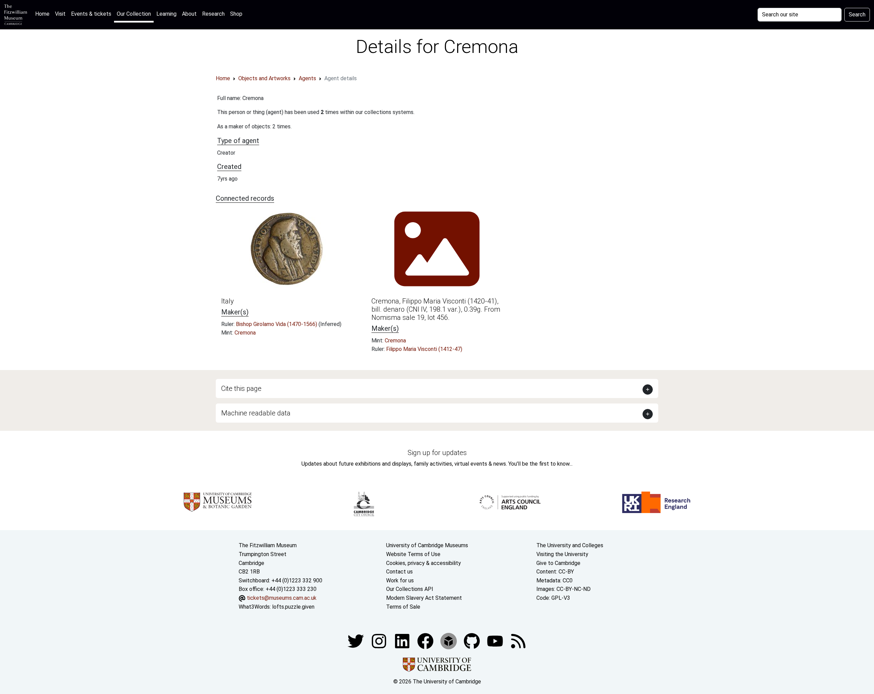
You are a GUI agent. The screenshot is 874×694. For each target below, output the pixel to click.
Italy (227, 301)
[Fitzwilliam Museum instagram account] (379, 640)
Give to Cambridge (558, 563)
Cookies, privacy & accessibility (423, 563)
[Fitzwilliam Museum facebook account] (402, 640)
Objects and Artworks (264, 78)
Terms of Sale (403, 607)
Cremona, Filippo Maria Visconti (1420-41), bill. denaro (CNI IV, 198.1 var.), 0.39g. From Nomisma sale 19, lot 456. (435, 309)
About (189, 14)
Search (857, 14)
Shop (236, 14)
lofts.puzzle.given (293, 607)
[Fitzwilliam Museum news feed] (518, 640)
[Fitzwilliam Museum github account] (472, 640)
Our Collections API (409, 589)
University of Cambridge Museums (427, 545)
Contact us (399, 571)
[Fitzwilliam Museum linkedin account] (426, 640)
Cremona (245, 332)
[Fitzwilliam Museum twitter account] (356, 640)
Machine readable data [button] (256, 413)
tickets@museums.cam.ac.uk (281, 598)
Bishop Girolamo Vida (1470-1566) (277, 324)
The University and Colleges (569, 545)
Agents (307, 78)
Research (213, 14)
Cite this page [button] (241, 388)
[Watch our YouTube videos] (495, 640)
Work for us (400, 580)
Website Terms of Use (413, 554)
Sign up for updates (437, 453)
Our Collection (134, 14)
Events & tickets (91, 14)
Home (43, 13)
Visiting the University (562, 554)
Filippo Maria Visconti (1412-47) (424, 349)
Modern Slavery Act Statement (424, 598)
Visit (60, 14)
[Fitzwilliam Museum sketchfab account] (449, 640)
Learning (166, 14)
